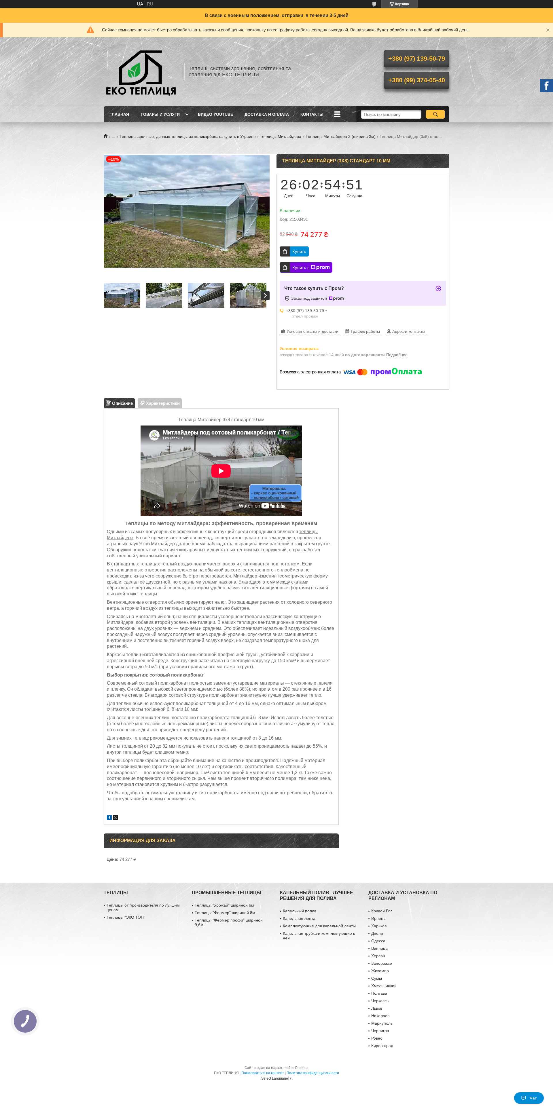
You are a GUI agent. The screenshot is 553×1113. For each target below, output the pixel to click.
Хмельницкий (384, 985)
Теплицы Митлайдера (280, 136)
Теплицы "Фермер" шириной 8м (225, 912)
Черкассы (380, 1000)
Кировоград (382, 1045)
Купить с (301, 267)
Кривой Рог (381, 911)
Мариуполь (382, 1023)
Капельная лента (299, 918)
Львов (376, 1008)
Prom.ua (301, 1068)
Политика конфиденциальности (313, 1073)
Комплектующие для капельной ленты (319, 926)
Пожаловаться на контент (262, 1073)
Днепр (377, 933)
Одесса (378, 941)
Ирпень (378, 918)
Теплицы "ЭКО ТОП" (126, 917)
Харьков (379, 926)
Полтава (379, 993)
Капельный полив (299, 911)
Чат (533, 1098)
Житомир (380, 970)
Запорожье (381, 963)
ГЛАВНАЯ (119, 114)
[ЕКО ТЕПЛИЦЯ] (141, 71)
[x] (115, 818)
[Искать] (435, 114)
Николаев (380, 1015)
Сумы (376, 978)
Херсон (378, 956)
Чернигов (380, 1030)
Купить (299, 251)
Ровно (376, 1038)
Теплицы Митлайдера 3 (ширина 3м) (341, 136)
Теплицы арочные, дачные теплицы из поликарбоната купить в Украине (188, 136)
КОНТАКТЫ (311, 114)
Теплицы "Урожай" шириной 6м (224, 905)
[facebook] (109, 818)
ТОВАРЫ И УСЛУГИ (160, 114)
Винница (379, 948)
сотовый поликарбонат (163, 683)
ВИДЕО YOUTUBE (215, 114)
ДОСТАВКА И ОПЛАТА (267, 114)
